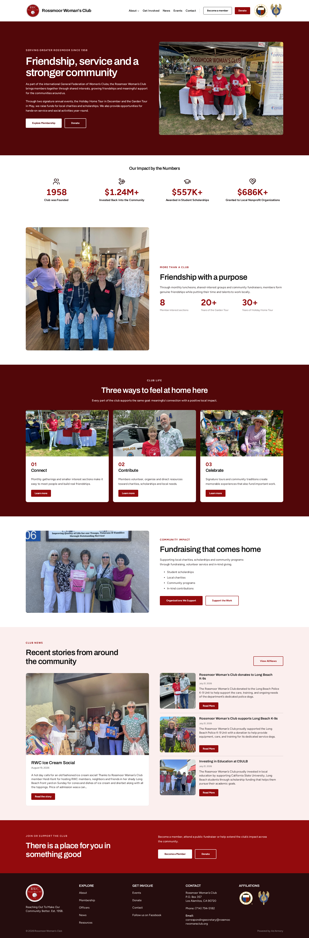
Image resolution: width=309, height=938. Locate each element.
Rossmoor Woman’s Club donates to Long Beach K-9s (236, 676)
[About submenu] (138, 11)
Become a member (217, 10)
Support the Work (222, 600)
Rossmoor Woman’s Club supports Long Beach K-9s (238, 718)
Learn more (41, 493)
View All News (268, 661)
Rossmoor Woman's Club (66, 10)
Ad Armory (277, 930)
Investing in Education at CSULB (223, 761)
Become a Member (175, 854)
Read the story (43, 796)
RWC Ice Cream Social (53, 762)
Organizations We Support (181, 600)
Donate (242, 10)
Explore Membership (43, 123)
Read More (209, 705)
